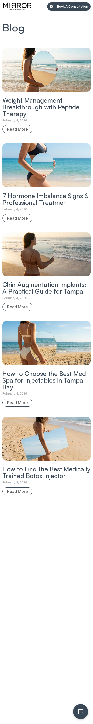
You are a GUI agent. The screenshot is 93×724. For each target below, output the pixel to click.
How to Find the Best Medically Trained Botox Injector (46, 472)
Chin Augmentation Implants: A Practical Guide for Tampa (44, 288)
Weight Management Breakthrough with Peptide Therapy (40, 107)
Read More (17, 129)
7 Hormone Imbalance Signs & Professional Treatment (45, 199)
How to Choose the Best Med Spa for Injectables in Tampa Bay (44, 380)
